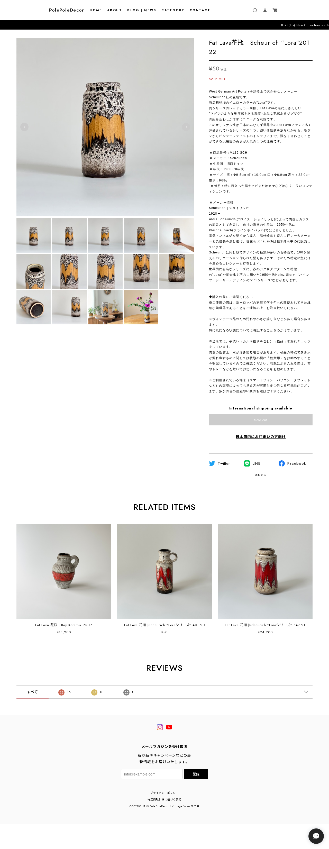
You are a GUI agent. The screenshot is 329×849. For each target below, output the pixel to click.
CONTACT (200, 10)
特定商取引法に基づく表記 (164, 799)
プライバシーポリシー (164, 793)
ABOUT (114, 10)
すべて (32, 692)
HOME (96, 10)
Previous (24, 127)
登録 (196, 773)
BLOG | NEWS (141, 10)
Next (186, 127)
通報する (260, 475)
